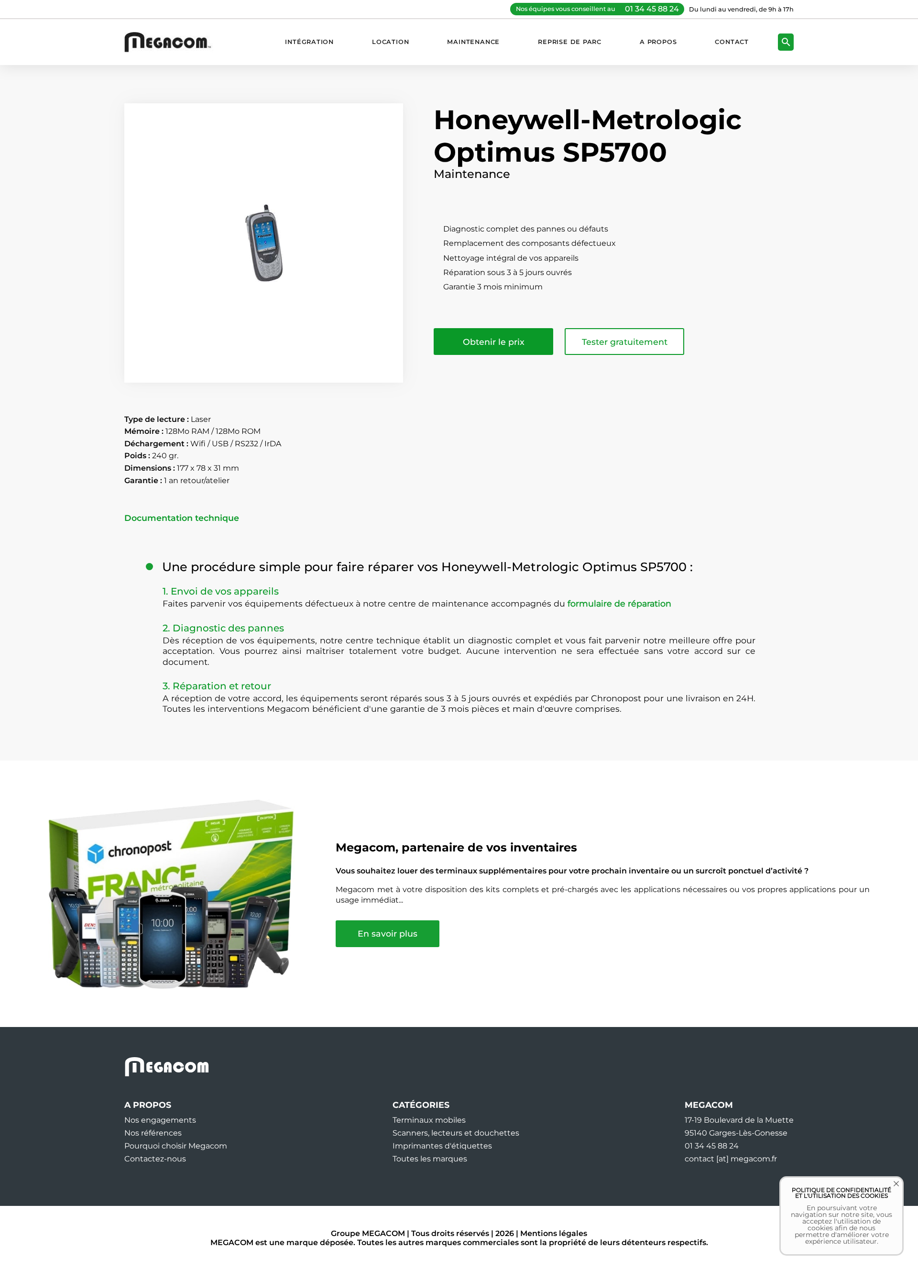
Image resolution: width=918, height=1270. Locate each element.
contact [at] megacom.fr (731, 1158)
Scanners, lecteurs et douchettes (456, 1132)
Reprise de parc (569, 41)
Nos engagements (160, 1120)
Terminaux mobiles (429, 1120)
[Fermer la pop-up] (889, 1190)
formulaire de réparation (619, 603)
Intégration (309, 41)
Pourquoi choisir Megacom (175, 1145)
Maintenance (473, 41)
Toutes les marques (430, 1158)
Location (390, 41)
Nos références (153, 1132)
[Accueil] (172, 41)
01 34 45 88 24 (652, 8)
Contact (732, 41)
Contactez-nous (155, 1158)
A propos (658, 41)
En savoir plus (387, 933)
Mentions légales (553, 1233)
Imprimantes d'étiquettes (442, 1145)
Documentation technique (181, 518)
